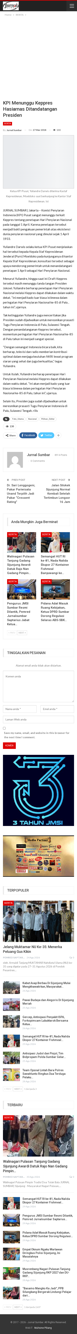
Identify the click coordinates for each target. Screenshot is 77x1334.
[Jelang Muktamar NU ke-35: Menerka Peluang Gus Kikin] (38, 921)
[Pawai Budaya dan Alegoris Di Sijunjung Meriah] (11, 1004)
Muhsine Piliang (43, 1327)
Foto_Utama (18, 419)
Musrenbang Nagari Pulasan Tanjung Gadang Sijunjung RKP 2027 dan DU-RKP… (46, 1272)
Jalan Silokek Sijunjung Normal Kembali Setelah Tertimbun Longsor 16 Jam (57, 494)
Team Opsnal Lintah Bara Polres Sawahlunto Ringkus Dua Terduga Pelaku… (44, 1074)
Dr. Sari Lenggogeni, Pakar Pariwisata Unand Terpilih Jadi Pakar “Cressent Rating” (21, 494)
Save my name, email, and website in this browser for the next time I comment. (36, 735)
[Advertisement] (38, 57)
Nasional (32, 419)
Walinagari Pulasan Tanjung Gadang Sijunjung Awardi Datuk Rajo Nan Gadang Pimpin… (35, 1166)
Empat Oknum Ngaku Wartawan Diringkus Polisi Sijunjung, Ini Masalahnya (42, 1253)
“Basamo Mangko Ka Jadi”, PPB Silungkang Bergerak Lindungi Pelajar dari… (47, 1292)
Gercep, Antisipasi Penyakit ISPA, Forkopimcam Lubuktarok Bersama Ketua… (45, 1020)
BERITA (7, 124)
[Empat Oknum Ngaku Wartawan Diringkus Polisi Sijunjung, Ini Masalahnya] (11, 1254)
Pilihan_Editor (47, 419)
